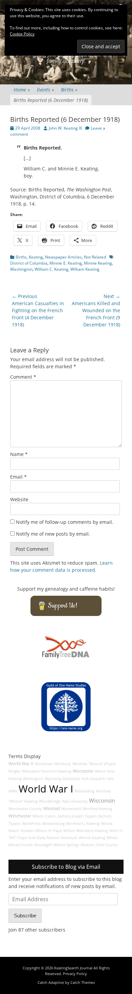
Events (45, 89)
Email (18, 477)
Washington (21, 269)
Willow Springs (66, 844)
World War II (21, 764)
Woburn (88, 844)
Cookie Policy (22, 34)
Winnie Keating (92, 837)
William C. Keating (51, 269)
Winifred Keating (97, 808)
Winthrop (62, 763)
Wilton (69, 830)
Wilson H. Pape (49, 830)
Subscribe (25, 915)
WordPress (31, 823)
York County (107, 844)
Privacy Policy (75, 973)
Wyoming (53, 778)
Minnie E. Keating (65, 263)
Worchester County (25, 808)
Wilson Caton (44, 816)
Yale (110, 778)
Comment (23, 377)
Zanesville (71, 778)
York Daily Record (43, 837)
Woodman (44, 763)
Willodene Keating (92, 830)
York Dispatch (93, 778)
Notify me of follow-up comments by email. (64, 522)
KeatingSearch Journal (73, 967)
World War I (46, 789)
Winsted (51, 808)
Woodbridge (50, 801)
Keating (36, 257)
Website (19, 499)
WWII (12, 791)
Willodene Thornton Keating (46, 771)
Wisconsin (102, 800)
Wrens (100, 771)
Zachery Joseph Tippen (77, 816)
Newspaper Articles (63, 257)
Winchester (19, 816)
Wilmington (33, 778)
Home (22, 89)
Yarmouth (69, 837)
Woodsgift (43, 844)
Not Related (95, 257)
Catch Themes (82, 982)
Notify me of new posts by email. (53, 534)
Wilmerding (84, 791)
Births (69, 89)
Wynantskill (71, 808)
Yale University (75, 801)
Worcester (83, 771)
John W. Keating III (65, 128)
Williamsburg (53, 823)
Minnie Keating (98, 263)
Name (19, 454)
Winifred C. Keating (83, 823)
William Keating (85, 269)
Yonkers (27, 830)
